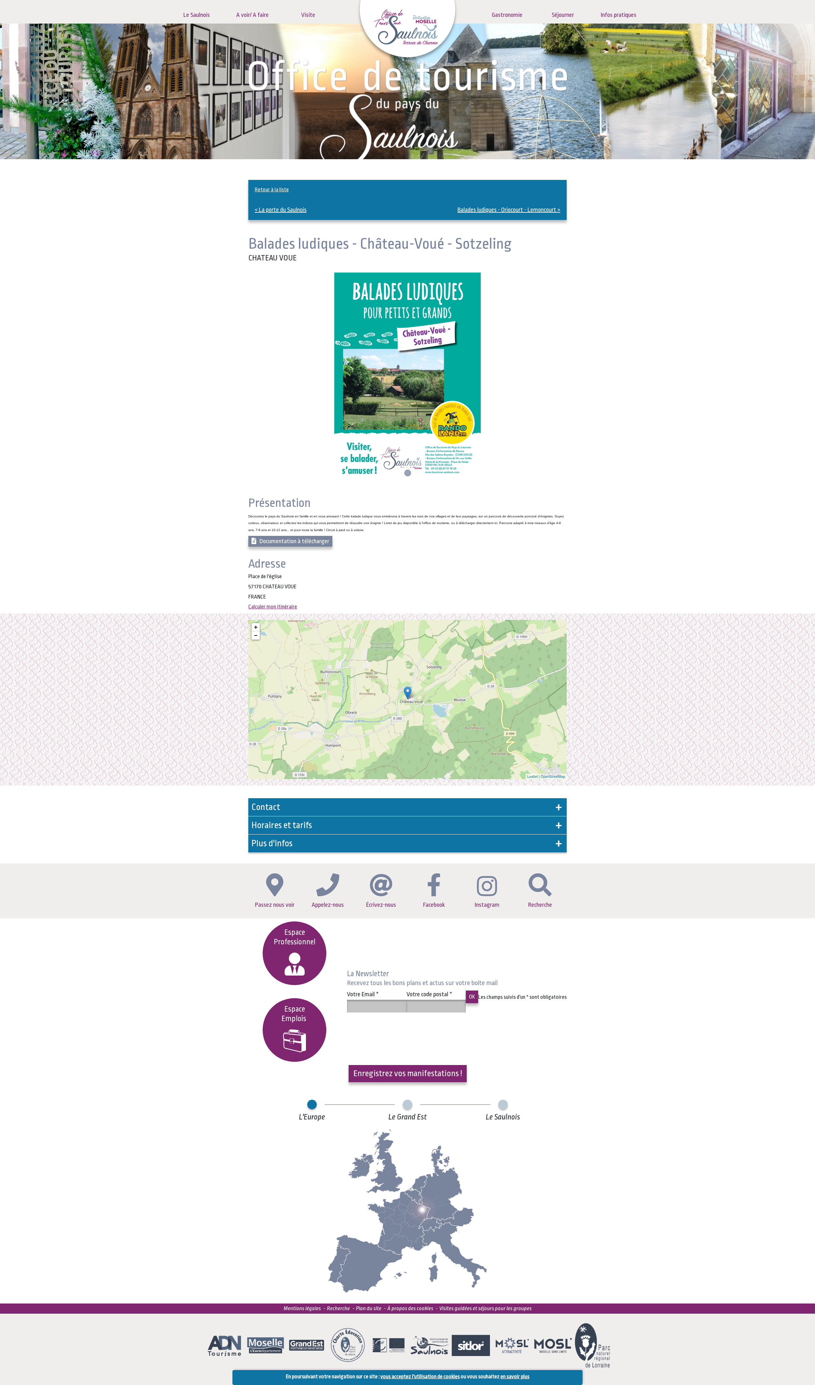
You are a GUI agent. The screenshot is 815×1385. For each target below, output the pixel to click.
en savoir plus (514, 1377)
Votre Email (363, 994)
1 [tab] (407, 473)
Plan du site (368, 1308)
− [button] (256, 635)
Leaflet (532, 776)
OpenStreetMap (553, 776)
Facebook (434, 904)
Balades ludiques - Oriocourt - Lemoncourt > (508, 209)
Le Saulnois (196, 14)
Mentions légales (302, 1308)
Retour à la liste (272, 190)
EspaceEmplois (294, 1014)
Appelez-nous (328, 904)
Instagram (487, 904)
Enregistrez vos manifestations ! (407, 1073)
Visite (308, 14)
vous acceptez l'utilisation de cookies (420, 1377)
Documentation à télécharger (294, 541)
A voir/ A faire (252, 14)
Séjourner (563, 14)
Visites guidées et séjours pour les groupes (485, 1308)
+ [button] (256, 627)
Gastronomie (507, 14)
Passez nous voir (274, 904)
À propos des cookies (410, 1308)
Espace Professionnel (294, 937)
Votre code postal (429, 994)
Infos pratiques (618, 14)
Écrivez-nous (381, 904)
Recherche (540, 904)
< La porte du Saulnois (281, 209)
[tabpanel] (407, 376)
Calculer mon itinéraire (272, 607)
